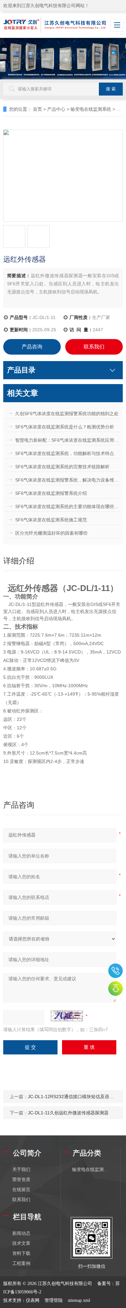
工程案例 (21, 1263)
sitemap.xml (79, 1300)
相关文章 (22, 393)
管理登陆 (54, 1300)
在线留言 (21, 1189)
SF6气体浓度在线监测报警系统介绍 (51, 493)
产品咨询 (32, 346)
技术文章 (21, 1243)
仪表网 (32, 1300)
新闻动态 (21, 1233)
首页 (37, 109)
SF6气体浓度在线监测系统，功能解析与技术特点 (64, 453)
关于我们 (21, 1169)
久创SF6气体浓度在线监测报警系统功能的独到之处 (67, 413)
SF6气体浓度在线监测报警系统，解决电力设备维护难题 (68, 480)
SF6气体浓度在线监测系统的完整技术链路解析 (62, 466)
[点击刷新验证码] (67, 1015)
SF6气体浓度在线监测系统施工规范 (51, 519)
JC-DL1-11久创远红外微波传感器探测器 (68, 1112)
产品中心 (56, 109)
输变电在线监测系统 (90, 109)
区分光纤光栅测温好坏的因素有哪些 (51, 533)
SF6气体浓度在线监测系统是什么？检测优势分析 (64, 426)
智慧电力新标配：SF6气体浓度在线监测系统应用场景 (68, 440)
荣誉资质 (21, 1179)
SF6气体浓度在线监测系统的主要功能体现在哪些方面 (68, 506)
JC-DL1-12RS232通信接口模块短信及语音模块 (75, 1096)
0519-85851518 (115, 970)
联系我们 (94, 346)
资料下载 (21, 1253)
